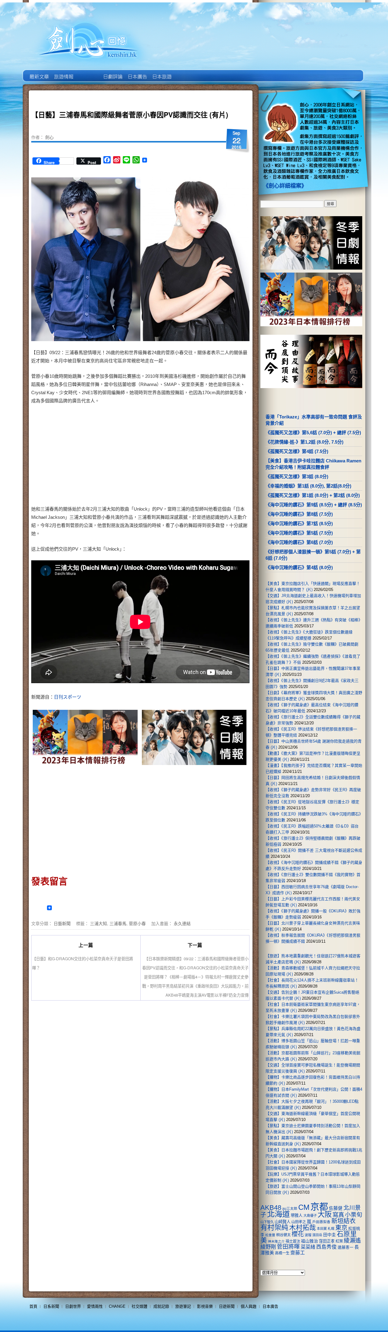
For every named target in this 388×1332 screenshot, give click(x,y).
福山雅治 (309, 1241)
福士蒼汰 (293, 1241)
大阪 (325, 1214)
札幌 (331, 1228)
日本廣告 (137, 72)
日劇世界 (112, 72)
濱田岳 (317, 1235)
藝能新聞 (63, 72)
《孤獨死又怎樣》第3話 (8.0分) (297, 476)
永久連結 (182, 923)
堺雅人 (297, 1215)
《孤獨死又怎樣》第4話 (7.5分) (297, 451)
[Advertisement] (193, 456)
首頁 (33, 1306)
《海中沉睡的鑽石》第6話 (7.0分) (299, 542)
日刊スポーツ (67, 697)
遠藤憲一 (345, 1247)
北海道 (278, 1214)
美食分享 (186, 72)
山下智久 (267, 1222)
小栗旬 (353, 1215)
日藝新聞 (62, 923)
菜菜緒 (308, 1247)
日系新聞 (51, 1306)
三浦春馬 (117, 923)
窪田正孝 (327, 1241)
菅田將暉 (288, 1246)
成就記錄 (161, 1306)
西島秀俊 (326, 1247)
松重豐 (270, 1235)
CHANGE (117, 1306)
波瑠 (308, 1235)
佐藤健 (336, 1208)
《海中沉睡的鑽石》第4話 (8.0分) (299, 567)
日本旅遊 (161, 72)
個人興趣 (248, 1306)
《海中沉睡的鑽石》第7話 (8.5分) (299, 523)
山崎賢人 (282, 1222)
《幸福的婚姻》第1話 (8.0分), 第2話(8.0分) (308, 485)
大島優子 (310, 1215)
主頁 (38, 72)
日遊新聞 (227, 1306)
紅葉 (339, 1241)
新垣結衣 (343, 1221)
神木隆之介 (276, 1241)
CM (303, 1207)
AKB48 (270, 1207)
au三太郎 (289, 1208)
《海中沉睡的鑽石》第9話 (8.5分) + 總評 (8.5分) (314, 504)
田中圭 (329, 1234)
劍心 (49, 137)
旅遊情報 (87, 72)
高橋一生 (282, 1253)
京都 (319, 1207)
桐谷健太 (283, 1235)
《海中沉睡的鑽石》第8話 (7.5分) (299, 514)
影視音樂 (205, 1306)
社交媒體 (139, 1306)
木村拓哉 (302, 1227)
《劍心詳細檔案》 (285, 186)
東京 (341, 1227)
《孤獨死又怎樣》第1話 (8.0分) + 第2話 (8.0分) (313, 495)
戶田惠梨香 (321, 1222)
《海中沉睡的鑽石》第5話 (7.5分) (299, 532)
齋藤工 (297, 1252)
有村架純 (274, 1227)
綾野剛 (268, 1247)
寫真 (338, 1214)
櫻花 (298, 1234)
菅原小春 (137, 923)
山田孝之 (298, 1222)
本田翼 (322, 1228)
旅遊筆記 (183, 1306)
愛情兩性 (95, 1306)
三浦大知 (98, 923)
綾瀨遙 (352, 1240)
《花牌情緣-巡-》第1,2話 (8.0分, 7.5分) (304, 442)
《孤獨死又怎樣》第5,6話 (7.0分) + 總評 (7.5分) (313, 432)
